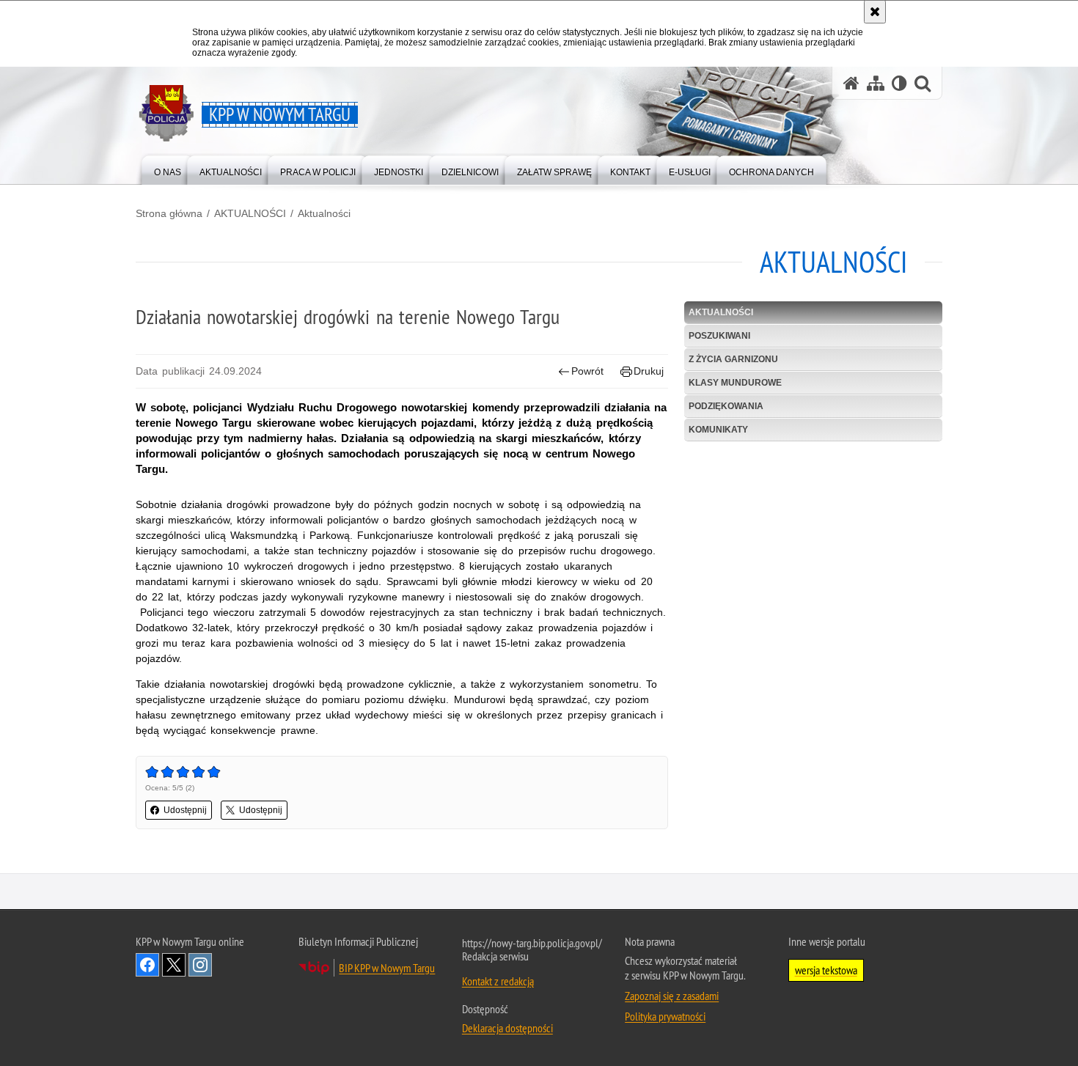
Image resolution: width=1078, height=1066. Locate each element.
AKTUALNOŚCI (250, 213)
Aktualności (324, 213)
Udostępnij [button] (185, 810)
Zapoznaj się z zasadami (672, 995)
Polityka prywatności (665, 1016)
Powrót (587, 371)
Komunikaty (718, 429)
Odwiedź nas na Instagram (200, 965)
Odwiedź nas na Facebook (147, 965)
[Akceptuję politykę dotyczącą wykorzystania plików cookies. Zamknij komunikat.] (875, 11)
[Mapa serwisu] (875, 83)
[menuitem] (167, 169)
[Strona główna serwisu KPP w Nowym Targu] (851, 83)
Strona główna (169, 213)
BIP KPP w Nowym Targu (387, 967)
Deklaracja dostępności (507, 1028)
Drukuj (649, 371)
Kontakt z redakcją (498, 981)
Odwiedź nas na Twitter (174, 965)
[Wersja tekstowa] (899, 83)
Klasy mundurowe (735, 383)
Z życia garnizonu (733, 359)
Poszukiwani (719, 336)
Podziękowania (726, 406)
